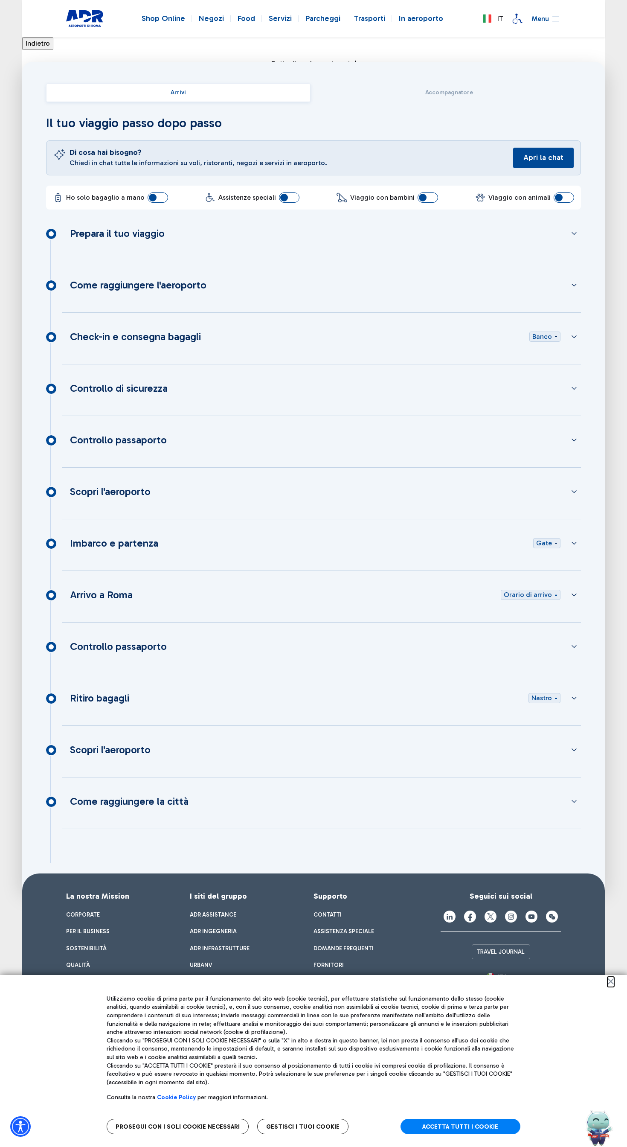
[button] (492, 19)
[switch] (158, 197)
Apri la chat (543, 157)
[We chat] (552, 917)
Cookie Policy (176, 1097)
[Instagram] (511, 917)
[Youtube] (531, 917)
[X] (490, 917)
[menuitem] (83, 915)
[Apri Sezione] (574, 233)
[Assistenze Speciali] (517, 19)
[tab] (178, 93)
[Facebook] (470, 917)
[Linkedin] (450, 917)
